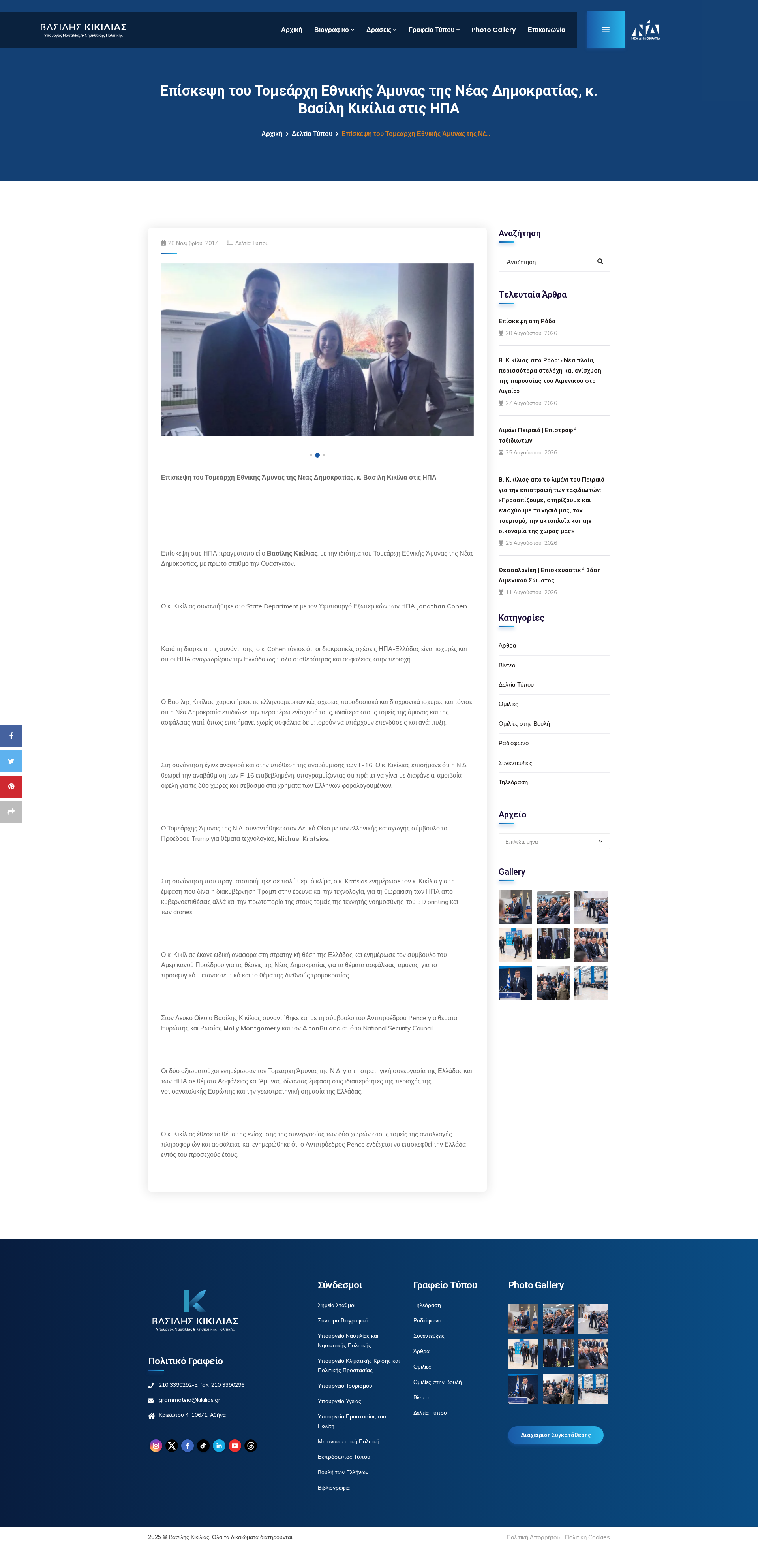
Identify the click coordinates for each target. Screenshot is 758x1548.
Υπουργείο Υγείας (339, 1401)
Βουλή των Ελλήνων (343, 1472)
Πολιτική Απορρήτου (533, 1537)
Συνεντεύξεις (515, 763)
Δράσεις (378, 29)
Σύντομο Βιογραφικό (343, 1320)
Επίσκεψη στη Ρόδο (527, 321)
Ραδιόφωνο (514, 743)
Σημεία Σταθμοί (336, 1305)
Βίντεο (507, 665)
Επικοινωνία (546, 29)
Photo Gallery (494, 29)
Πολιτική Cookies (587, 1537)
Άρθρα (507, 646)
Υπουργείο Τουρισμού (345, 1385)
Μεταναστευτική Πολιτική (348, 1441)
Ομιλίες (508, 704)
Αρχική (291, 29)
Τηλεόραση (513, 782)
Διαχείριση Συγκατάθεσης (556, 1435)
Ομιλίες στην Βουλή (524, 723)
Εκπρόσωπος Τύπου (344, 1456)
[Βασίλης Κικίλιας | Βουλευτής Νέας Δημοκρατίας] (83, 30)
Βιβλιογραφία (334, 1487)
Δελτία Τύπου (312, 133)
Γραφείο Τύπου (431, 29)
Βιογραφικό (331, 29)
